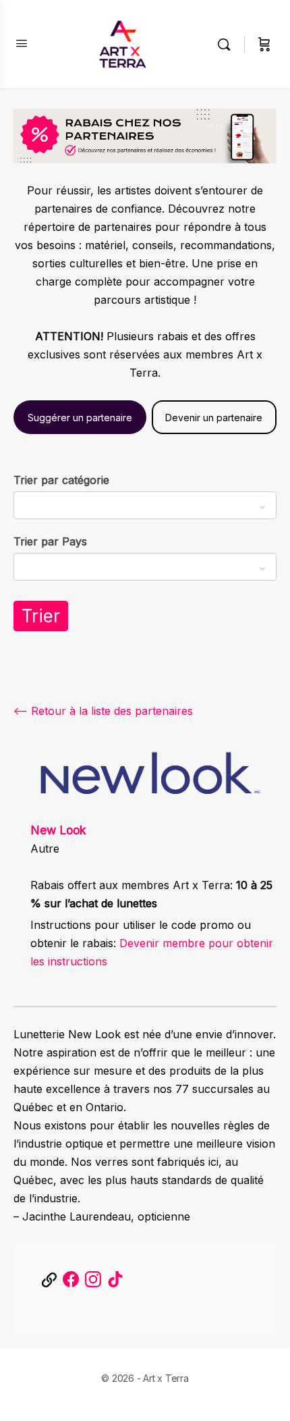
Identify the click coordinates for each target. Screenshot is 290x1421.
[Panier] (264, 44)
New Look (58, 830)
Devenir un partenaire (213, 417)
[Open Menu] (21, 42)
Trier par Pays (50, 541)
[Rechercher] (227, 44)
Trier (41, 616)
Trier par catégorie (61, 480)
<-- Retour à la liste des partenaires (103, 711)
